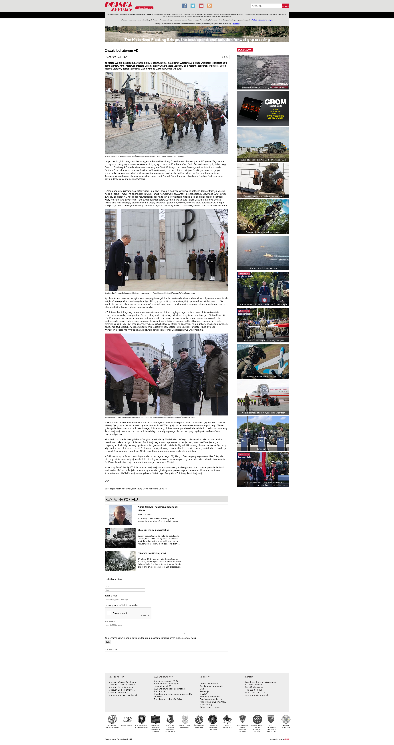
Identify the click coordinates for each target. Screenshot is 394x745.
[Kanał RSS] (209, 6)
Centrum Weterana (118, 692)
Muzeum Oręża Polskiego (122, 684)
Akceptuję (236, 23)
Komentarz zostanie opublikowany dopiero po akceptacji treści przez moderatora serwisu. (150, 637)
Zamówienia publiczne (211, 699)
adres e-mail (112, 595)
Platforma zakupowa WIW (213, 702)
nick (108, 586)
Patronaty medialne (210, 696)
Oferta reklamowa (209, 683)
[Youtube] (201, 6)
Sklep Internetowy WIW (166, 681)
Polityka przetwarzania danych (262, 20)
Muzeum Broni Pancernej (121, 687)
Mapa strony (206, 704)
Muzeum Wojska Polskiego (122, 682)
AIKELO (286, 739)
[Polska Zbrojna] (142, 11)
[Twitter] (193, 6)
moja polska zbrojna (144, 8)
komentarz (111, 620)
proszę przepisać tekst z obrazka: (122, 605)
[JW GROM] (263, 108)
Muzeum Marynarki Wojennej (123, 695)
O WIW (203, 694)
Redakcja (204, 691)
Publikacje (159, 691)
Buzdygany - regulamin (211, 686)
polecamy (244, 50)
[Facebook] (184, 6)
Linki (202, 689)
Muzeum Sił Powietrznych (122, 689)
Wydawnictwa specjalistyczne (169, 689)
